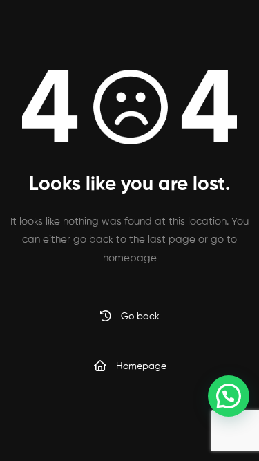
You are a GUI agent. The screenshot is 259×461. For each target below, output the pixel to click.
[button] (228, 396)
